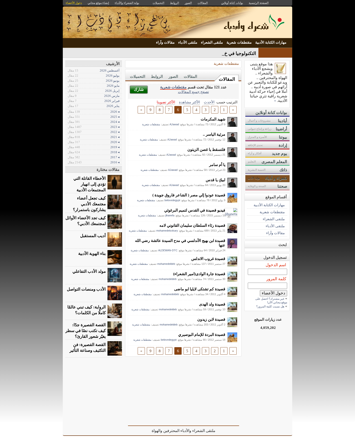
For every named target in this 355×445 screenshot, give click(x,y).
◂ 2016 (94, 162)
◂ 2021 (94, 137)
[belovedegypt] (232, 201)
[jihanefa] (231, 214)
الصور (173, 76)
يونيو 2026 (94, 80)
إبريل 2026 (94, 91)
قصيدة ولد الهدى (212, 304)
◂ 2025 (94, 117)
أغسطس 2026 (94, 70)
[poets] (280, 73)
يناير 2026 (94, 106)
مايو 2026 (94, 85)
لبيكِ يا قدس (215, 180)
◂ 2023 (94, 127)
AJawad (174, 124)
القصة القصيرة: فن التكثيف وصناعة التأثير (88, 347)
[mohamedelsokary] (232, 232)
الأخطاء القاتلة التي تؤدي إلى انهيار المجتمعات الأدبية (89, 184)
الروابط (157, 76)
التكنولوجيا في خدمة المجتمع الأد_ (224, 53)
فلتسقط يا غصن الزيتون (206, 149)
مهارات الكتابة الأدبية (270, 42)
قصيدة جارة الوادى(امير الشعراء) (199, 274)
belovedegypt (172, 200)
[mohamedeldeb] (232, 265)
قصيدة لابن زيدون (211, 319)
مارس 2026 (94, 96)
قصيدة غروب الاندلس (208, 259)
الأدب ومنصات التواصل (86, 289)
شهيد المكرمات (213, 119)
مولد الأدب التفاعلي (89, 271)
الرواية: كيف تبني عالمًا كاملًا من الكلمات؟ (86, 310)
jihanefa (169, 215)
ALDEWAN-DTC (168, 250)
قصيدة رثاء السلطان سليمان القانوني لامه (192, 225)
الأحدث (209, 102)
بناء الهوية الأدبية (92, 253)
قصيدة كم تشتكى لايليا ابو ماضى (199, 289)
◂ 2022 (94, 132)
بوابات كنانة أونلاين (232, 3)
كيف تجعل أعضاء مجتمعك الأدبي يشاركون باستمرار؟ (89, 204)
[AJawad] (232, 126)
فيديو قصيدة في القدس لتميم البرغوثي (194, 210)
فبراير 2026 (94, 101)
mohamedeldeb (166, 263)
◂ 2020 (94, 142)
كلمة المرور (276, 279)
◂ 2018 (94, 152)
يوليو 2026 (94, 75)
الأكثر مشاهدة (189, 102)
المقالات (227, 79)
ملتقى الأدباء (187, 42)
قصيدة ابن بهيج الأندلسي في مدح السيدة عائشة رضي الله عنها (180, 243)
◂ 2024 (94, 122)
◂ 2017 (94, 157)
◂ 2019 (94, 147)
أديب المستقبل (93, 235)
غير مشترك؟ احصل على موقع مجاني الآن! (271, 300)
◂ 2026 (94, 111)
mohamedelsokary (167, 230)
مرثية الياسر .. (214, 134)
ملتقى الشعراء (212, 42)
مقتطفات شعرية (239, 42)
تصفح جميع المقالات (193, 92)
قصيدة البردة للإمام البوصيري (201, 334)
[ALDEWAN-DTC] (232, 247)
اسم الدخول (276, 265)
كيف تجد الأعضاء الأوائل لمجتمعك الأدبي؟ (85, 221)
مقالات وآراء (165, 42)
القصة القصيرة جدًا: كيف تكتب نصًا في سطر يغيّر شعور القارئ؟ (85, 331)
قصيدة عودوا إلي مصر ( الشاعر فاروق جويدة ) (188, 195)
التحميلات (137, 76)
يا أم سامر (217, 165)
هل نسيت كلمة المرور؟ (270, 306)
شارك (139, 89)
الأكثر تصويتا (166, 102)
